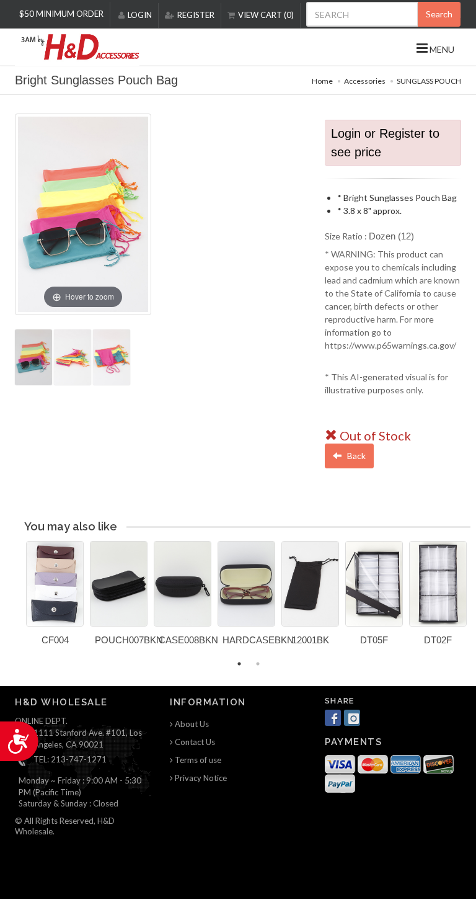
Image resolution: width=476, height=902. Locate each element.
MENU (441, 49)
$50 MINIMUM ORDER (61, 14)
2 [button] (258, 664)
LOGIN (140, 15)
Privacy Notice (200, 778)
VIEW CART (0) (266, 15)
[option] (55, 597)
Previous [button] (17, 600)
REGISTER (195, 15)
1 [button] (239, 664)
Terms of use (197, 760)
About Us (191, 724)
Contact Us (194, 742)
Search (439, 14)
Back (355, 455)
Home (322, 81)
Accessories (365, 81)
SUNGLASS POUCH (429, 81)
